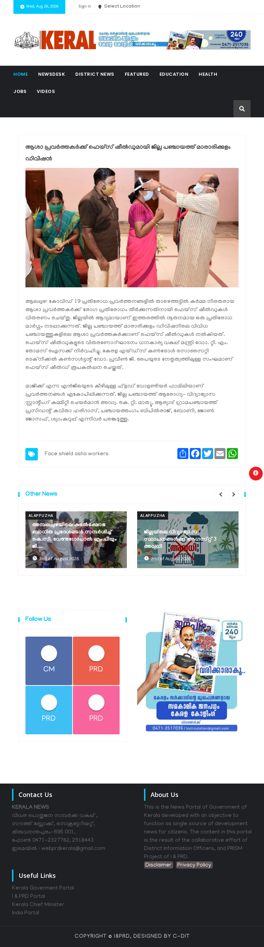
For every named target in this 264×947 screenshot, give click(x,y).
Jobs (19, 91)
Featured (137, 74)
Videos (46, 91)
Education (174, 74)
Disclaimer (158, 865)
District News (94, 74)
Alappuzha (41, 515)
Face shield (59, 454)
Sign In (84, 7)
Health (208, 74)
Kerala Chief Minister (38, 905)
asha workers (92, 454)
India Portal (25, 913)
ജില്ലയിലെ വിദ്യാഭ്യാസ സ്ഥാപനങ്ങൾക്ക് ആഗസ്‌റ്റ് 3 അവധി (180, 539)
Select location (121, 6)
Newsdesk (51, 74)
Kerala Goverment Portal (43, 888)
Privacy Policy (194, 865)
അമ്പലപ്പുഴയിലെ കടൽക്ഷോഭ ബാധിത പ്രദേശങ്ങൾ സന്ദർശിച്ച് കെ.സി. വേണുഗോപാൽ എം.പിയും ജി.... (74, 536)
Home (20, 74)
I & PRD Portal (28, 897)
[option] (76, 539)
